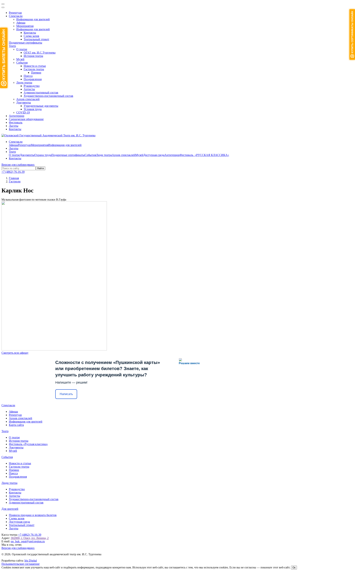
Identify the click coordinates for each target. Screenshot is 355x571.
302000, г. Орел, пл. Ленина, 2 (30, 538)
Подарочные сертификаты (25, 42)
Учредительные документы (41, 105)
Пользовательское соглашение (20, 563)
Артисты (29, 89)
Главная (14, 178)
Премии (36, 72)
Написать (66, 394)
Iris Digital (30, 560)
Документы (23, 102)
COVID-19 (23, 112)
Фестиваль (15, 122)
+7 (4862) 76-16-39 (13, 171)
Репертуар (15, 12)
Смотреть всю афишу (14, 352)
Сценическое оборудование (26, 119)
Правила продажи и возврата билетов (33, 515)
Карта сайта (16, 424)
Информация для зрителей (33, 19)
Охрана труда (42, 155)
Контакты (30, 32)
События (22, 62)
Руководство (32, 85)
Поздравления (33, 79)
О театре (21, 49)
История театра (33, 55)
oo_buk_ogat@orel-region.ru (28, 541)
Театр (12, 46)
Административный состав (41, 92)
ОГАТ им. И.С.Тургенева (39, 52)
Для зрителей (9, 508)
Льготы (13, 125)
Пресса (28, 75)
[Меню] (2, 4)
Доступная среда (153, 155)
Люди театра (24, 82)
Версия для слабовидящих (18, 164)
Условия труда (33, 109)
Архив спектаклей (28, 99)
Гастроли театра (34, 69)
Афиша (20, 22)
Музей (20, 59)
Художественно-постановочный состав (48, 95)
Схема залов (31, 36)
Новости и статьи (35, 65)
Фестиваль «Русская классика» (28, 444)
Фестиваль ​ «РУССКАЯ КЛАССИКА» (204, 155)
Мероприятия (24, 26)
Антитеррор (16, 115)
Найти (40, 168)
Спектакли (16, 16)
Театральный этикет (36, 39)
